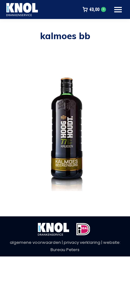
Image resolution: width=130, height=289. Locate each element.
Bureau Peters (65, 250)
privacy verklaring (82, 242)
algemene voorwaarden (35, 242)
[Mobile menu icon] (118, 9)
